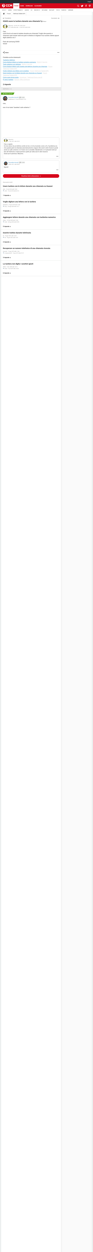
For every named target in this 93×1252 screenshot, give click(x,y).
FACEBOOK (63, 10)
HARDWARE (70, 10)
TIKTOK (58, 10)
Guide (22, 6)
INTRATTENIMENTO (18, 10)
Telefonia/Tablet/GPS (19, 13)
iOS (31, 10)
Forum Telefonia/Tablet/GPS (39, 71)
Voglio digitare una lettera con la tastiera (16, 71)
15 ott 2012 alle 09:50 (24, 27)
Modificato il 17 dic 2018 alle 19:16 (17, 99)
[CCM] (7, 5)
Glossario (38, 6)
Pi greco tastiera (8, 79)
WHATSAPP (51, 10)
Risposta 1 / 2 (7, 89)
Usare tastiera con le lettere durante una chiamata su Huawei (22, 73)
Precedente (8, 18)
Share (7, 52)
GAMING (10, 10)
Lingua (89, 1)
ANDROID (27, 10)
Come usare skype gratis (11, 77)
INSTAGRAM (44, 10)
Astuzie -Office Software (22, 79)
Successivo (54, 18)
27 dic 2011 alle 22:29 (14, 141)
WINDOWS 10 (37, 10)
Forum (16, 6)
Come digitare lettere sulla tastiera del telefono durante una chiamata (25, 66)
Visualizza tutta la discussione (30, 176)
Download (29, 6)
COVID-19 (4, 10)
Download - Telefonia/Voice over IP (31, 77)
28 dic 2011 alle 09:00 (14, 164)
